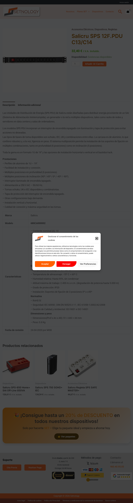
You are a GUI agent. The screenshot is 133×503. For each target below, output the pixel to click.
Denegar (66, 264)
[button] (96, 238)
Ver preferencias (88, 264)
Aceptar (45, 264)
